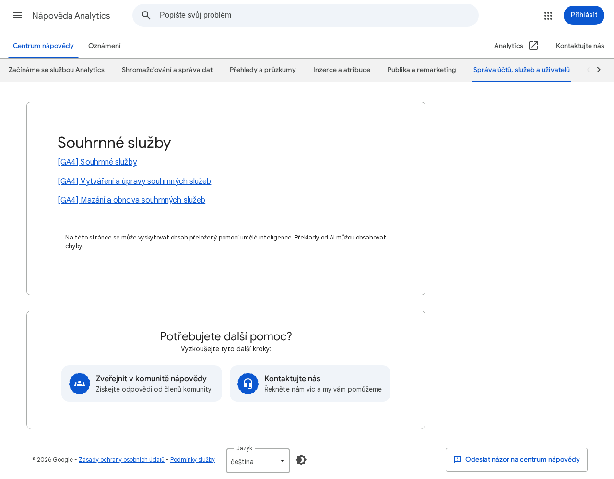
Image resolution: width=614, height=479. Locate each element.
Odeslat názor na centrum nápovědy (522, 459)
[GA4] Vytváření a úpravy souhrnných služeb (134, 181)
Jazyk (244, 448)
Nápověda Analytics (71, 16)
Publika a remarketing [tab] (422, 70)
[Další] (594, 70)
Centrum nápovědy (43, 46)
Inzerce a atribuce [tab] (341, 70)
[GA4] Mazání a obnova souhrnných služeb (131, 200)
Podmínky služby (192, 459)
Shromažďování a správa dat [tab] (167, 70)
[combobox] (319, 15)
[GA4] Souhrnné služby (97, 162)
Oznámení (104, 46)
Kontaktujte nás (580, 46)
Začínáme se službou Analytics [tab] (57, 70)
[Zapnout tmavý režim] (301, 459)
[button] (17, 15)
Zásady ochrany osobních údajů (122, 459)
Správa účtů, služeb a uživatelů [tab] (521, 70)
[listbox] (258, 460)
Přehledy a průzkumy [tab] (263, 70)
